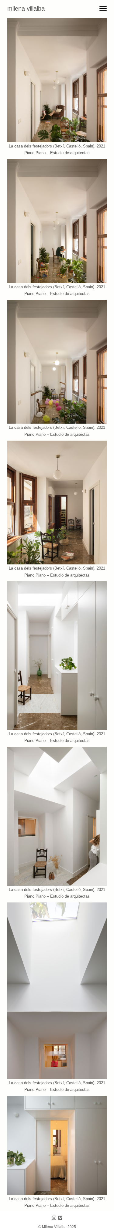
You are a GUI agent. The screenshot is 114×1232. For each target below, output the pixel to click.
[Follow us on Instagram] (54, 1218)
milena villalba (26, 8)
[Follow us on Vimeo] (60, 1218)
